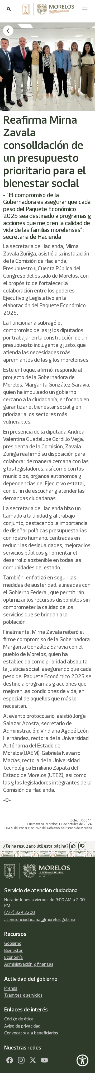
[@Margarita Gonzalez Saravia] (44, 1060)
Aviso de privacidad (22, 1026)
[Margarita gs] (32, 1060)
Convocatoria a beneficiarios (31, 1033)
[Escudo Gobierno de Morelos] (46, 9)
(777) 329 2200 (19, 912)
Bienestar (13, 950)
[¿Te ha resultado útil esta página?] (73, 846)
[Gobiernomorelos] (21, 1060)
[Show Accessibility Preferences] (82, 1060)
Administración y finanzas (28, 964)
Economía (13, 957)
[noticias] (8, 30)
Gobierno (12, 943)
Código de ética (19, 1019)
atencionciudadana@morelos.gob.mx (39, 919)
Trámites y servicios (23, 995)
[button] (85, 9)
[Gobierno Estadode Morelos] (9, 1060)
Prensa (10, 988)
